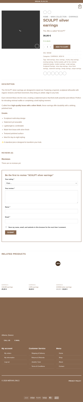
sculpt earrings (70, 64)
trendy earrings (66, 68)
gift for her (67, 62)
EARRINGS (73, 17)
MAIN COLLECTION (59, 17)
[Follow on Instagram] (41, 381)
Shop (60, 357)
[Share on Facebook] (49, 73)
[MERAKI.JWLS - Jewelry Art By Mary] (41, 7)
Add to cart (62, 47)
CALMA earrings (7, 287)
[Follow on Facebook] (39, 381)
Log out (7, 362)
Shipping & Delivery (38, 353)
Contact (61, 366)
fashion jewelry (58, 62)
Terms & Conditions (38, 366)
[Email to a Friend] (57, 73)
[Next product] (45, 12)
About (61, 362)
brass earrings (60, 60)
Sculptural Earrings (49, 66)
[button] (3, 6)
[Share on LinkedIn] (64, 73)
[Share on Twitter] (53, 73)
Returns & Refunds (38, 357)
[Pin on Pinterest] (60, 73)
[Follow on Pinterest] (44, 381)
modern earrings (60, 64)
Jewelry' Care (36, 362)
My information (9, 357)
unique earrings (76, 68)
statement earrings (55, 68)
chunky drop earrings (72, 60)
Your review (10, 188)
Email (7, 217)
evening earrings (48, 62)
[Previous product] (49, 12)
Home (45, 17)
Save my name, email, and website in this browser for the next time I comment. (37, 227)
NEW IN (61, 56)
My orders (7, 353)
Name (7, 207)
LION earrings (33, 287)
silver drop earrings (62, 66)
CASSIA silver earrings (64, 287)
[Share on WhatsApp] (45, 73)
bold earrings (51, 60)
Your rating (9, 179)
